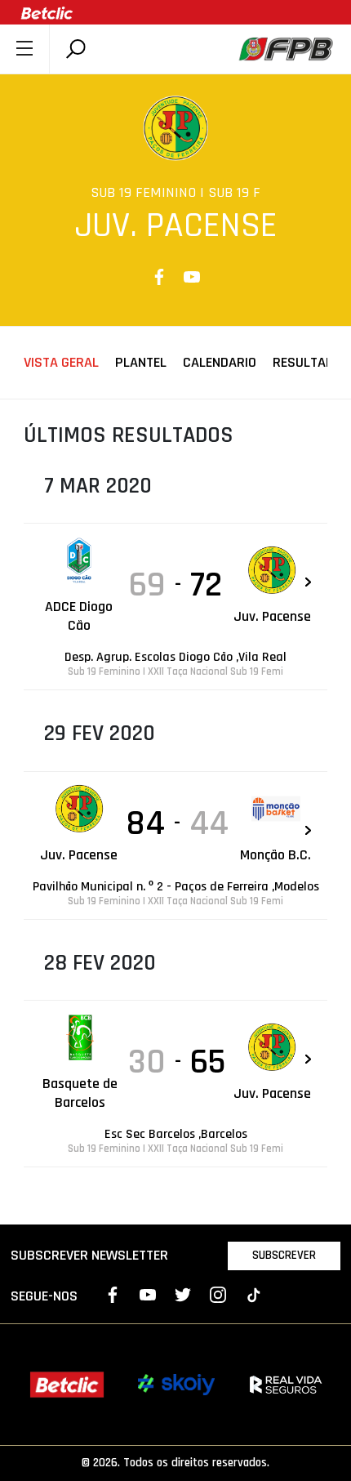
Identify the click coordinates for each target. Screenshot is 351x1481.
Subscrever (284, 1255)
